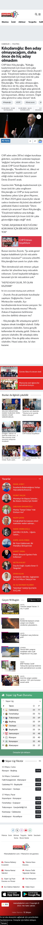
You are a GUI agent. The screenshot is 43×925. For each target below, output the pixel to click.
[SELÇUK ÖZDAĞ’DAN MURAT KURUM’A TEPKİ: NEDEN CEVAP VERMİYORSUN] (11, 404)
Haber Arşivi (30, 887)
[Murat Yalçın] (6, 498)
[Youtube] (26, 830)
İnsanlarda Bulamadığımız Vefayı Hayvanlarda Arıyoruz (26, 488)
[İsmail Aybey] (6, 487)
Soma (16, 838)
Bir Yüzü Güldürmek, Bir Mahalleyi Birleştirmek (23, 544)
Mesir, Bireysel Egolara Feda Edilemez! (25, 556)
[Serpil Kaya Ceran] (6, 543)
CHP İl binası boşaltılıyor (30, 433)
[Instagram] (21, 830)
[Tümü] (40, 479)
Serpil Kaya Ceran (21, 540)
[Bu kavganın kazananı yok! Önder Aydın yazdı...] (11, 451)
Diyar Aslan (18, 574)
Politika (15, 44)
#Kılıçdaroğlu (7, 102)
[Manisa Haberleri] (10, 14)
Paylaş (7, 141)
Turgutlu (32, 22)
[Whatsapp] (30, 830)
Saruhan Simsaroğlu (22, 507)
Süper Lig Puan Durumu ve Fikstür (8, 880)
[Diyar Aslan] (6, 576)
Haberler (5, 44)
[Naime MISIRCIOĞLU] (6, 532)
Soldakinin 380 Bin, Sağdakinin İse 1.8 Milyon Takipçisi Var (26, 578)
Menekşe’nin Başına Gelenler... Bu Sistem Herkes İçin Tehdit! (26, 500)
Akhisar (22, 22)
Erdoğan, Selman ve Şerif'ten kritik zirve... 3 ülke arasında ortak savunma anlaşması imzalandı (10, 437)
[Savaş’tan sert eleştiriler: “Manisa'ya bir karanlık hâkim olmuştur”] (31, 404)
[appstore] (11, 895)
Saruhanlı (37, 835)
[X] (17, 830)
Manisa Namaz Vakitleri (8, 872)
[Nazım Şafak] (6, 521)
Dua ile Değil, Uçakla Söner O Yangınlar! (25, 567)
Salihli (30, 835)
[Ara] (36, 14)
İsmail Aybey (18, 484)
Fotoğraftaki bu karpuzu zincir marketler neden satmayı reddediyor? (25, 522)
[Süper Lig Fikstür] (40, 761)
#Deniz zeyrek (30, 102)
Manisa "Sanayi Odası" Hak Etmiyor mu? (24, 511)
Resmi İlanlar (24, 838)
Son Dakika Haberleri (12, 887)
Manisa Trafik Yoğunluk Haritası (28, 872)
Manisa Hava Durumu (28, 863)
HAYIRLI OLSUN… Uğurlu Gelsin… (24, 533)
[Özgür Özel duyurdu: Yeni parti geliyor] (31, 451)
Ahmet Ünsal (19, 551)
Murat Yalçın (19, 495)
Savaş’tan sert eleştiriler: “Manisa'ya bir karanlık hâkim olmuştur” (30, 413)
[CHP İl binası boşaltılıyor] (31, 426)
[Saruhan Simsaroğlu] (6, 509)
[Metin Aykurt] (6, 565)
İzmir (13, 22)
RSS (6, 904)
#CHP (18, 102)
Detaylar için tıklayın (21, 752)
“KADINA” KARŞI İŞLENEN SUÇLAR (24, 589)
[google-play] (32, 895)
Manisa (5, 22)
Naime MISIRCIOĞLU (21, 529)
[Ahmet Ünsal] (6, 554)
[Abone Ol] (40, 141)
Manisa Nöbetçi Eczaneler (8, 863)
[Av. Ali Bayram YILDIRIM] (6, 588)
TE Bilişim (27, 912)
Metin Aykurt (19, 563)
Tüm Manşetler (30, 879)
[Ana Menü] (39, 14)
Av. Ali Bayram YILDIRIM (23, 585)
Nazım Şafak (18, 518)
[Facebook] (13, 830)
